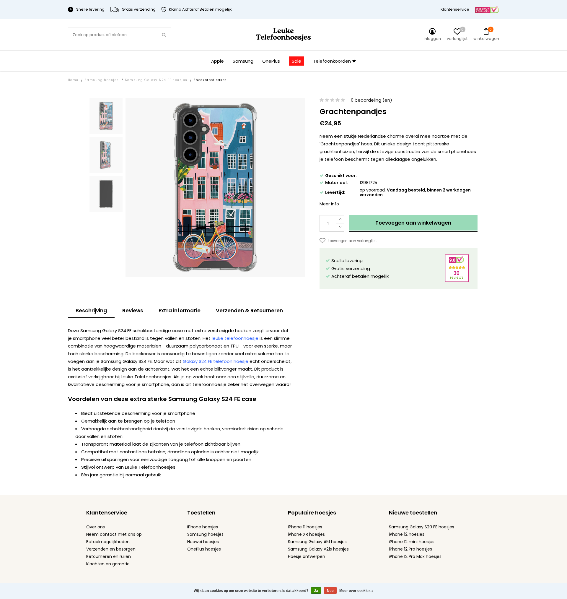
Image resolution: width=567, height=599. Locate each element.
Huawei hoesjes (203, 542)
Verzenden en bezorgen (111, 549)
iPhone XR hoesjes (306, 534)
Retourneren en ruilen (108, 556)
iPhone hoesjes (202, 527)
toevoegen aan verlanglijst (352, 240)
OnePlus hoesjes (204, 549)
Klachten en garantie (108, 564)
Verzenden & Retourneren (249, 310)
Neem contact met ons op (114, 534)
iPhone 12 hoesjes (406, 534)
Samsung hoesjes (101, 80)
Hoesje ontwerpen (306, 556)
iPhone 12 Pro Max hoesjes (415, 556)
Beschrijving (91, 310)
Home (73, 80)
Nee (330, 591)
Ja (316, 591)
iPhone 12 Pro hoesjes (410, 549)
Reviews (132, 310)
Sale (296, 61)
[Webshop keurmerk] (487, 9)
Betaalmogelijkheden (108, 542)
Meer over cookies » (356, 591)
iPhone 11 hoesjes (305, 527)
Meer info (329, 204)
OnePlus (271, 61)
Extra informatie (180, 310)
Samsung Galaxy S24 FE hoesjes (156, 80)
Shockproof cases (210, 80)
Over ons (95, 527)
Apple (217, 61)
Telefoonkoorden (332, 61)
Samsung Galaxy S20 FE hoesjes (421, 527)
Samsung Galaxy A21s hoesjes (318, 549)
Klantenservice (455, 9)
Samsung (243, 61)
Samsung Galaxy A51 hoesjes (317, 542)
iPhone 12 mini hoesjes (411, 542)
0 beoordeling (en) (371, 100)
